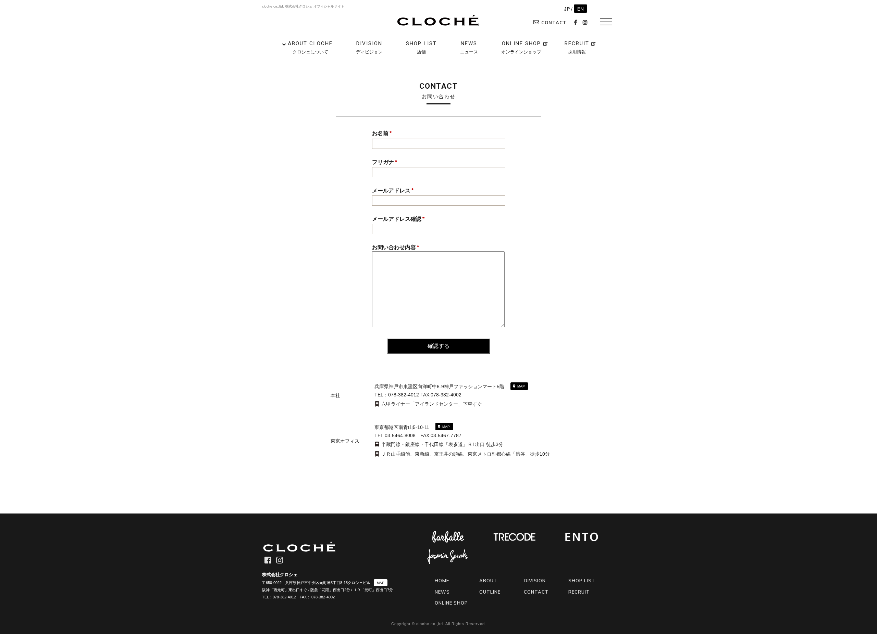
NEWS (469, 47)
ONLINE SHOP (521, 47)
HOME (442, 580)
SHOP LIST (421, 47)
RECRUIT (577, 47)
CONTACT (553, 22)
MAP (521, 386)
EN (580, 9)
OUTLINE (490, 592)
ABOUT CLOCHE (310, 47)
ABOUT (488, 580)
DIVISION (369, 47)
